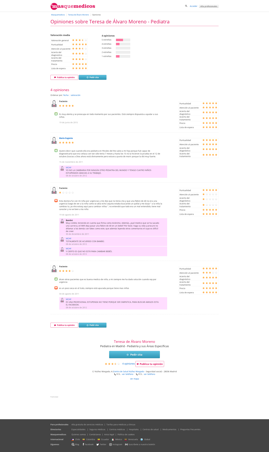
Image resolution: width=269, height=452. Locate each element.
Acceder (193, 6)
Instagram (117, 444)
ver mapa (134, 378)
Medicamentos (169, 429)
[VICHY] (63, 169)
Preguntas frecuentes (190, 429)
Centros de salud (151, 429)
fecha (66, 95)
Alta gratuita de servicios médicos (87, 424)
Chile (77, 439)
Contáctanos (95, 434)
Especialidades (78, 429)
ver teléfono (127, 374)
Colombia (90, 439)
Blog (77, 444)
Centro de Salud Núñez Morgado (128, 371)
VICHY (68, 167)
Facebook (89, 444)
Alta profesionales (208, 6)
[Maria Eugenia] (54, 143)
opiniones (128, 363)
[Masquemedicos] (72, 9)
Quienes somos (78, 434)
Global (147, 439)
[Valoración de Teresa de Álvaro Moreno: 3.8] (113, 363)
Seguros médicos (97, 429)
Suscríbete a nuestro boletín (141, 444)
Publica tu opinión (66, 77)
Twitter (103, 444)
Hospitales (134, 429)
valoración (75, 95)
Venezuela (133, 439)
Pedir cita (94, 77)
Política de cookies (126, 434)
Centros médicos (117, 429)
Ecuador (105, 439)
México (118, 439)
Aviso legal (109, 434)
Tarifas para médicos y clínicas (120, 424)
